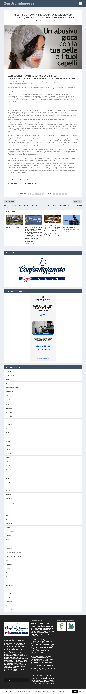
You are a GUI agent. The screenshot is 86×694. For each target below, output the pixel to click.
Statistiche (9, 581)
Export (8, 466)
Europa (8, 457)
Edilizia (28, 21)
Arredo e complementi (12, 387)
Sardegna (9, 564)
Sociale (42, 21)
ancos (7, 383)
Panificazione (10, 544)
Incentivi (8, 494)
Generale (33, 21)
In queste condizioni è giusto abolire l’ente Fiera (71, 228)
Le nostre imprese (11, 503)
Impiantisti (9, 490)
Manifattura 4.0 (10, 511)
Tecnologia (9, 593)
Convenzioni (9, 429)
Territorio (9, 597)
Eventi (8, 461)
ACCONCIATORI (10, 371)
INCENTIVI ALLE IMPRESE (13, 227)
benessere (9, 408)
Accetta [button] (75, 691)
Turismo (8, 606)
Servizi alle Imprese (11, 573)
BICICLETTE (9, 412)
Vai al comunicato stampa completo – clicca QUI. (22, 183)
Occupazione (10, 531)
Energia (8, 449)
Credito (8, 433)
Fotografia (9, 474)
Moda (7, 515)
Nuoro (8, 527)
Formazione (9, 470)
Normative (9, 523)
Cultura (8, 437)
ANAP (7, 379)
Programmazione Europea (13, 552)
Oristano (8, 540)
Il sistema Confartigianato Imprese (14, 640)
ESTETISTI (9, 453)
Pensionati (9, 548)
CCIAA (7, 420)
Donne (8, 441)
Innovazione (9, 498)
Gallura (8, 478)
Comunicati (9, 424)
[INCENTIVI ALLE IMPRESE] (14, 220)
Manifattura (9, 507)
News (37, 21)
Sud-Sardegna (10, 585)
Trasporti (9, 601)
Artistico (8, 396)
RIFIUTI (8, 560)
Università (9, 610)
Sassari (8, 568)
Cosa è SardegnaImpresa (11, 639)
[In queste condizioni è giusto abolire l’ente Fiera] (71, 220)
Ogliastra (9, 535)
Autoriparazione (11, 400)
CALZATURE (9, 416)
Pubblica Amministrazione (13, 556)
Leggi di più (81, 691)
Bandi (7, 404)
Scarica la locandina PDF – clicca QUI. (19, 180)
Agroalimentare (10, 375)
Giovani (8, 486)
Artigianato (9, 391)
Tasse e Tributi (49, 21)
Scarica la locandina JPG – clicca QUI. (19, 176)
